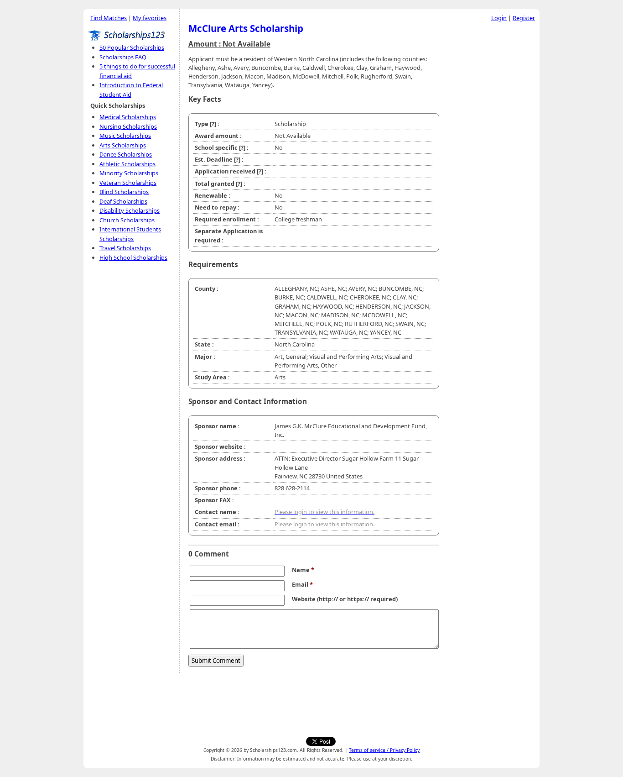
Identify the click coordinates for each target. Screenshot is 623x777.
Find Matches (108, 18)
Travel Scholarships (125, 248)
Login (499, 18)
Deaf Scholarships (123, 201)
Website (304, 599)
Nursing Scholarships (128, 126)
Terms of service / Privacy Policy (384, 750)
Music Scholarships (125, 135)
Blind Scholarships (124, 192)
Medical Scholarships (127, 117)
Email (302, 584)
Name (303, 570)
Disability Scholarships (129, 210)
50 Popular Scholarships (131, 47)
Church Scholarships (127, 220)
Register (524, 18)
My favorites (149, 18)
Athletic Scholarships (127, 164)
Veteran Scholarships (127, 182)
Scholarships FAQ (122, 57)
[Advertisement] (491, 164)
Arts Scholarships (122, 145)
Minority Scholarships (128, 173)
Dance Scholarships (125, 154)
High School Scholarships (133, 257)
